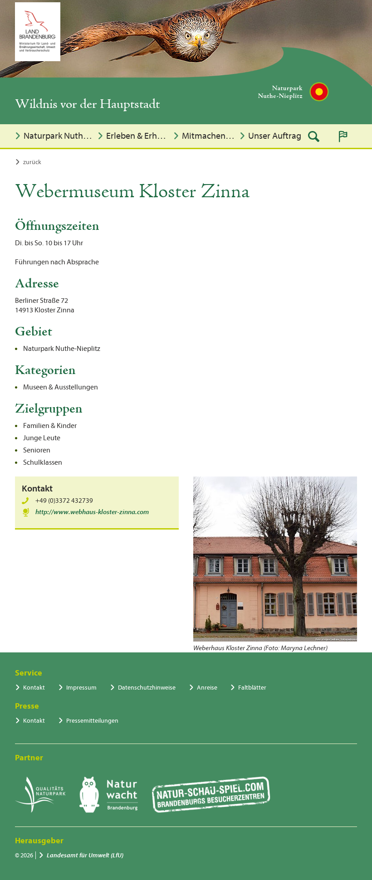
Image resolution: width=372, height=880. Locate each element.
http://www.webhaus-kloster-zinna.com (92, 512)
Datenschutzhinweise (147, 687)
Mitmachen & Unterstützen (208, 136)
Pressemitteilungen (92, 720)
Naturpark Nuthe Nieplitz (58, 136)
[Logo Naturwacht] (108, 795)
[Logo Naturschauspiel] (211, 795)
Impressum (81, 687)
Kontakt (34, 687)
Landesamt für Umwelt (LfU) (85, 855)
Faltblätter (252, 687)
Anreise (207, 687)
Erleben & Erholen (137, 136)
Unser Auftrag (274, 136)
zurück (32, 162)
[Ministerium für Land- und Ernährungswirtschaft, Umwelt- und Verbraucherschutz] (37, 31)
